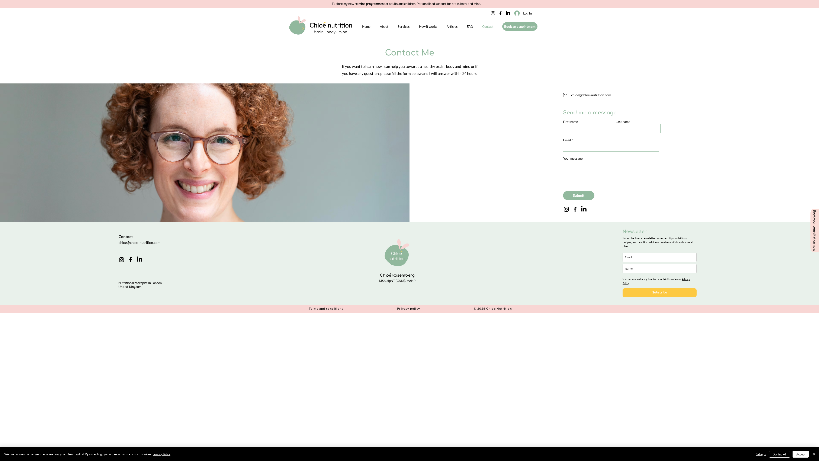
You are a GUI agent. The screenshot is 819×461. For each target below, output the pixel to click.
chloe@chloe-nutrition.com (591, 95)
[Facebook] (500, 13)
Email (567, 140)
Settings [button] (761, 454)
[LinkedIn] (508, 13)
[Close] (813, 454)
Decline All (779, 454)
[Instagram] (493, 13)
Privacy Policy (161, 454)
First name (570, 121)
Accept (800, 454)
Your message (573, 158)
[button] (384, 26)
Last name (623, 121)
